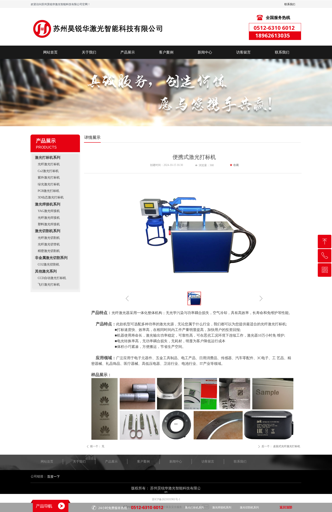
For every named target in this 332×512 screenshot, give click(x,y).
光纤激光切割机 (49, 238)
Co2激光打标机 (48, 171)
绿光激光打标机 (49, 184)
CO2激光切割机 (48, 264)
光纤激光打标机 (49, 164)
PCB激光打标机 (48, 191)
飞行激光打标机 (49, 284)
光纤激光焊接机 (49, 217)
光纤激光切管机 (49, 244)
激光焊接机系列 (47, 204)
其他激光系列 (46, 271)
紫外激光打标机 (49, 177)
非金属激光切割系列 (51, 258)
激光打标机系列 (47, 157)
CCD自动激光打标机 (52, 278)
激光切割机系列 (47, 231)
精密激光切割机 (49, 251)
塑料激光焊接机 (49, 224)
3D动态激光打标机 (51, 197)
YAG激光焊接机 (49, 211)
